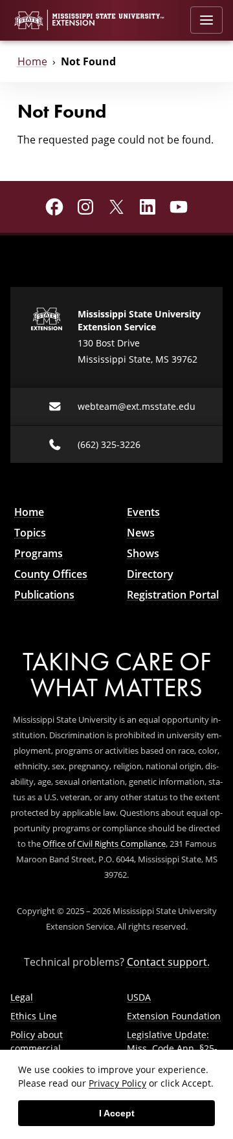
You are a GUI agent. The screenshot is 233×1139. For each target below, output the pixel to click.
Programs (38, 553)
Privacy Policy (117, 1083)
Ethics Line (33, 1016)
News (141, 533)
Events (143, 512)
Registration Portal (173, 595)
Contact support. (168, 962)
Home (32, 61)
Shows (143, 553)
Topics (30, 533)
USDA (139, 997)
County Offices (50, 574)
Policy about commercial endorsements (41, 1048)
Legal (21, 997)
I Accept (117, 1113)
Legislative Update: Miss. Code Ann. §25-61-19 (172, 1048)
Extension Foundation (174, 1016)
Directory (150, 574)
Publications (44, 595)
